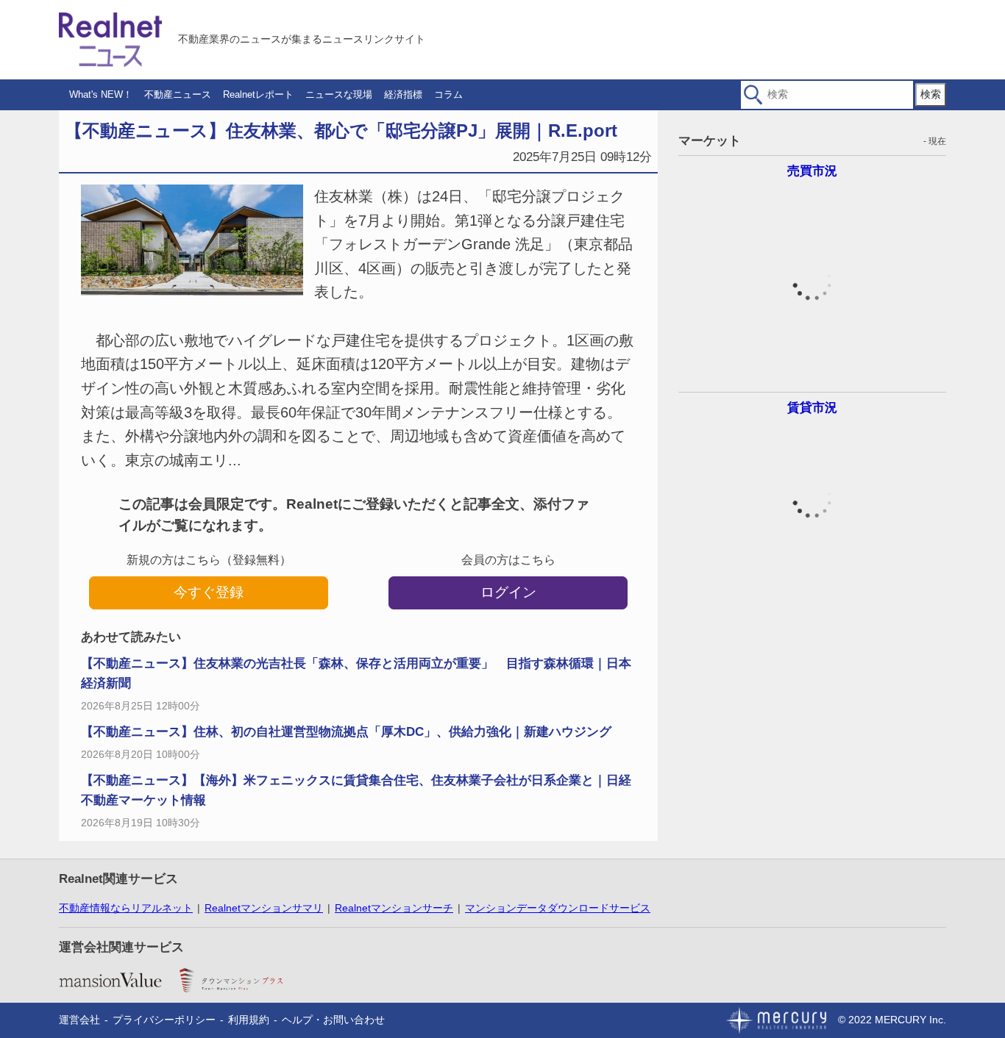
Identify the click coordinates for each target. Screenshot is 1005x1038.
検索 (930, 94)
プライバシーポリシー (164, 1020)
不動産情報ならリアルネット (126, 908)
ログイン (508, 592)
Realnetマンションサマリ (264, 908)
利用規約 (248, 1020)
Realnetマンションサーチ (394, 908)
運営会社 (79, 1020)
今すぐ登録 (209, 592)
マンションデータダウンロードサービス (557, 908)
